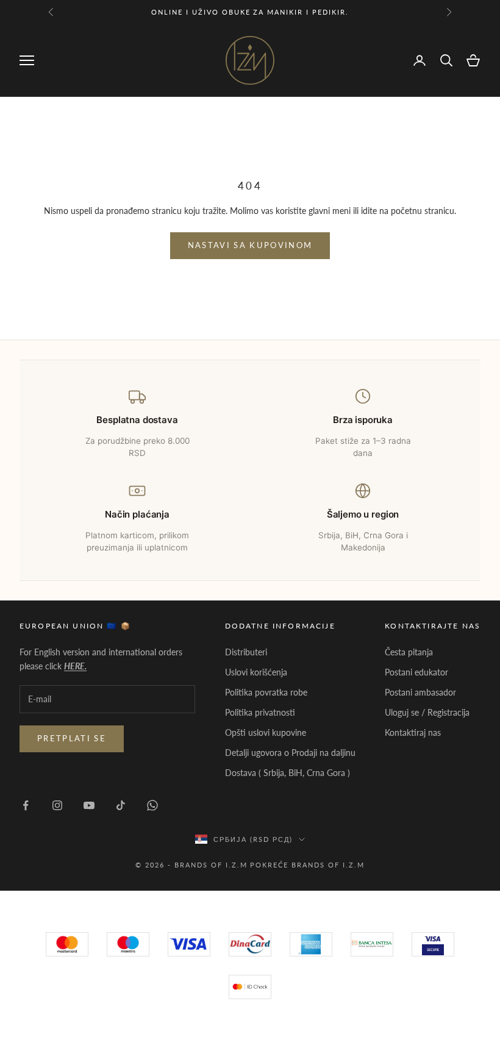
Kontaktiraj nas (413, 732)
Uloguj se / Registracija (427, 712)
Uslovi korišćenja (256, 672)
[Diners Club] (372, 944)
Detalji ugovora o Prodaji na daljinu (290, 752)
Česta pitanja (409, 652)
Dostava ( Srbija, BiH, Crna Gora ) (287, 773)
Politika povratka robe (266, 692)
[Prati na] (26, 805)
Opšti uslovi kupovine (265, 732)
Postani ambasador (420, 692)
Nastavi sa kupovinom (250, 245)
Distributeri (246, 652)
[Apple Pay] (250, 987)
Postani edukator (416, 672)
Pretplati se (71, 738)
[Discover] (433, 944)
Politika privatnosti (260, 712)
